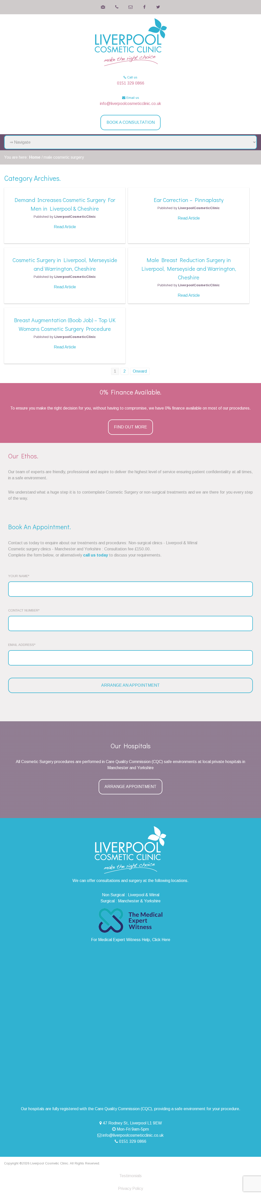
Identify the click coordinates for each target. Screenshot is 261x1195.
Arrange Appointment (130, 786)
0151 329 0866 (130, 83)
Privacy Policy (130, 1188)
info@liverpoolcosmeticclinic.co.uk (130, 103)
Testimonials (130, 1176)
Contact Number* (24, 610)
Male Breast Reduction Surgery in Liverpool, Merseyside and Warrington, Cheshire (188, 268)
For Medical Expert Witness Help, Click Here (130, 940)
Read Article (65, 227)
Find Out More (130, 427)
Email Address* (21, 645)
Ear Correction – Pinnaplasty (189, 199)
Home (35, 157)
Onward (140, 371)
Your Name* (18, 576)
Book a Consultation (131, 122)
